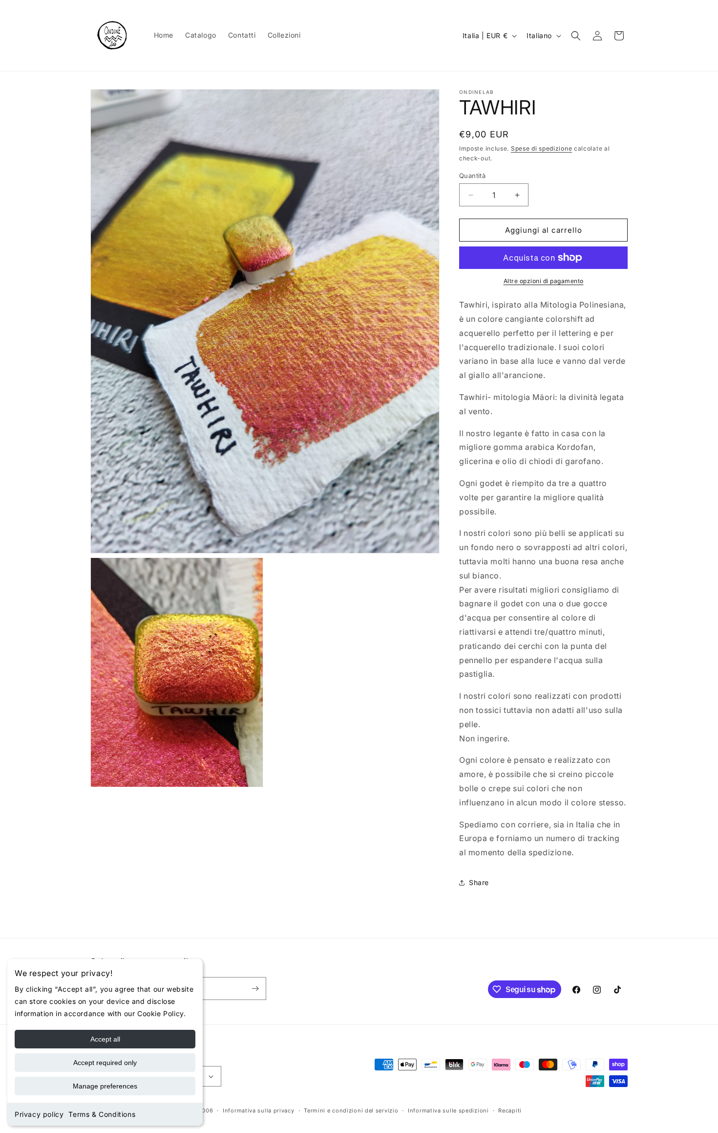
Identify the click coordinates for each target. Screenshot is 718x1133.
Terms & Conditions (101, 1114)
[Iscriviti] (255, 988)
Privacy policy (39, 1114)
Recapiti (510, 1110)
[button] (576, 35)
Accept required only (105, 1062)
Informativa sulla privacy (259, 1110)
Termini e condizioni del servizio (351, 1110)
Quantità (472, 175)
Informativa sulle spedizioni (448, 1110)
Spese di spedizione (541, 148)
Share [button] (479, 882)
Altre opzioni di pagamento (544, 281)
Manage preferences (105, 1086)
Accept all (105, 1039)
